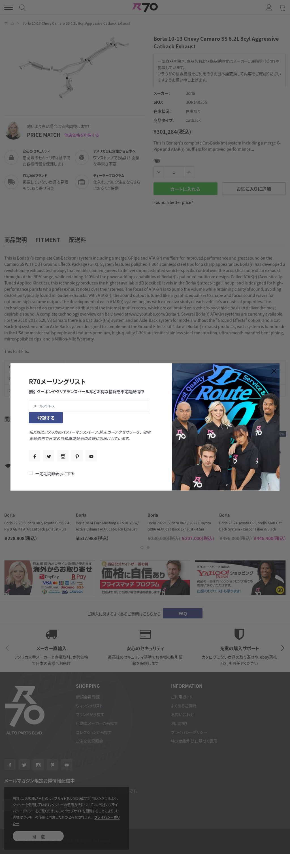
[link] (34, 455)
